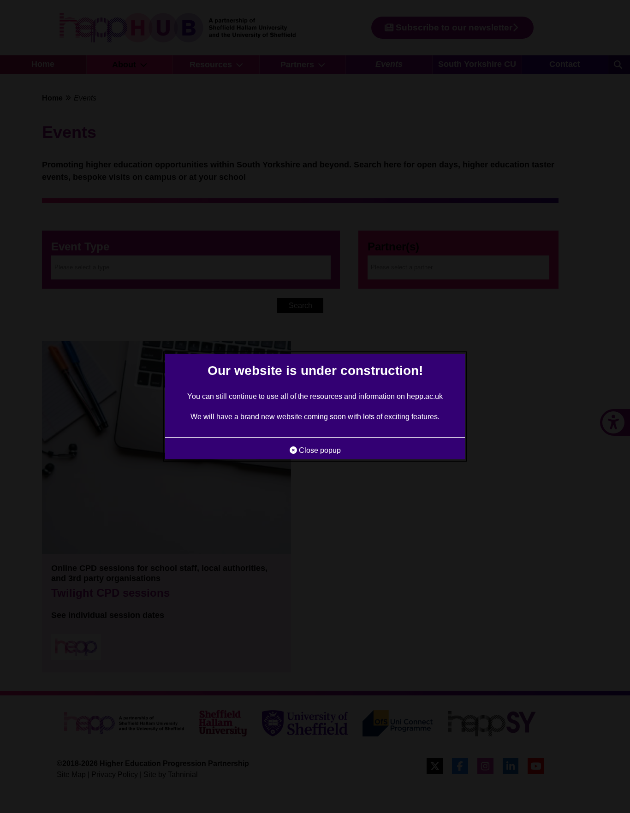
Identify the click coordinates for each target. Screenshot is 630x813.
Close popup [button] (319, 450)
